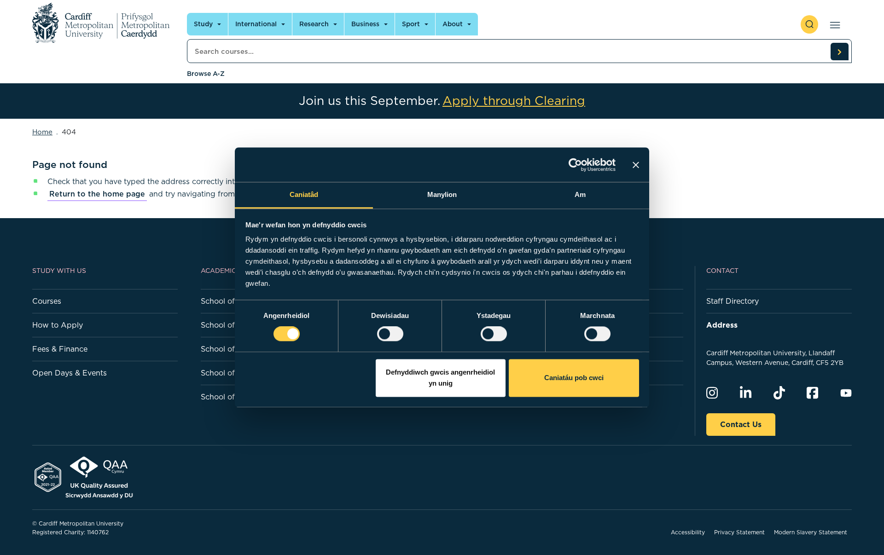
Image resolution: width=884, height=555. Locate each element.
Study (203, 24)
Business (365, 24)
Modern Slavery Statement (810, 532)
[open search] (809, 24)
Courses (46, 301)
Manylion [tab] (442, 194)
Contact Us (741, 424)
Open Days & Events (69, 373)
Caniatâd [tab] (304, 194)
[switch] (390, 334)
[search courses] (839, 51)
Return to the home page (97, 194)
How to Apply (57, 325)
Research (314, 24)
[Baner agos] (636, 165)
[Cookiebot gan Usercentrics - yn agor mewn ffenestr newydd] (575, 165)
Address (722, 325)
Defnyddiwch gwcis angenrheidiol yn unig (440, 377)
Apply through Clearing (513, 100)
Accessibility (688, 532)
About (452, 24)
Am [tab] (580, 194)
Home (42, 132)
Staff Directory (732, 301)
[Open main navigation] (833, 24)
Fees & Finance (59, 349)
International (256, 24)
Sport (411, 24)
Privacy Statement (739, 532)
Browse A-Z (206, 73)
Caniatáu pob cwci (574, 378)
